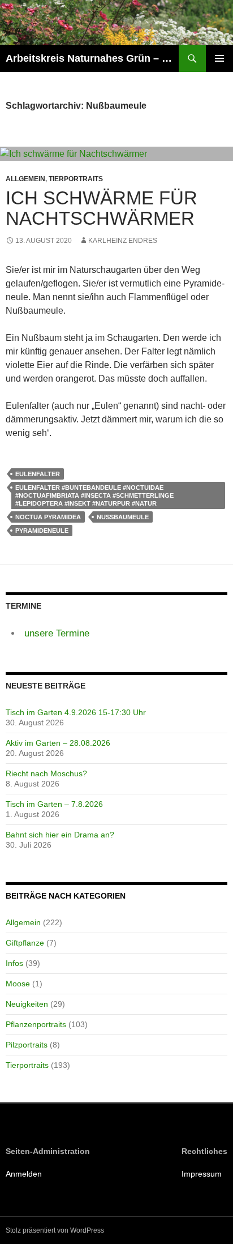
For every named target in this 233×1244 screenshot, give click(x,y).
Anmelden (24, 1173)
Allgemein (25, 179)
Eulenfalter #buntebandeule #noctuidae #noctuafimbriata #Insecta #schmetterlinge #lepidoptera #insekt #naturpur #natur (94, 495)
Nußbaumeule (123, 517)
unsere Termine (56, 633)
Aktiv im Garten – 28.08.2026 (58, 742)
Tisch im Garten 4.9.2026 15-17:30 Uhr (76, 712)
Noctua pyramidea (48, 517)
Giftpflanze (25, 942)
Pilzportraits (27, 1044)
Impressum (202, 1173)
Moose (18, 983)
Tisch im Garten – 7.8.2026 (54, 804)
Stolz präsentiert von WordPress (55, 1230)
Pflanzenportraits (36, 1024)
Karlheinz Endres (122, 241)
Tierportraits (76, 179)
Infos (14, 963)
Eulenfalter (37, 474)
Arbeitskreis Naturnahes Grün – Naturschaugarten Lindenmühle (92, 58)
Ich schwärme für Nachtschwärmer (101, 208)
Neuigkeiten (27, 1003)
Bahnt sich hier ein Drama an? (60, 834)
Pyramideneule (41, 530)
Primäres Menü (219, 58)
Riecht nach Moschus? (46, 773)
